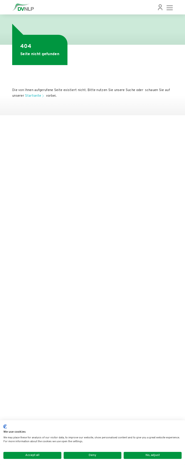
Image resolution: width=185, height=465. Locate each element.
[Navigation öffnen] (169, 7)
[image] (22, 7)
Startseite (33, 96)
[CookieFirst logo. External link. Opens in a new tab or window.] (5, 427)
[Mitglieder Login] (160, 7)
